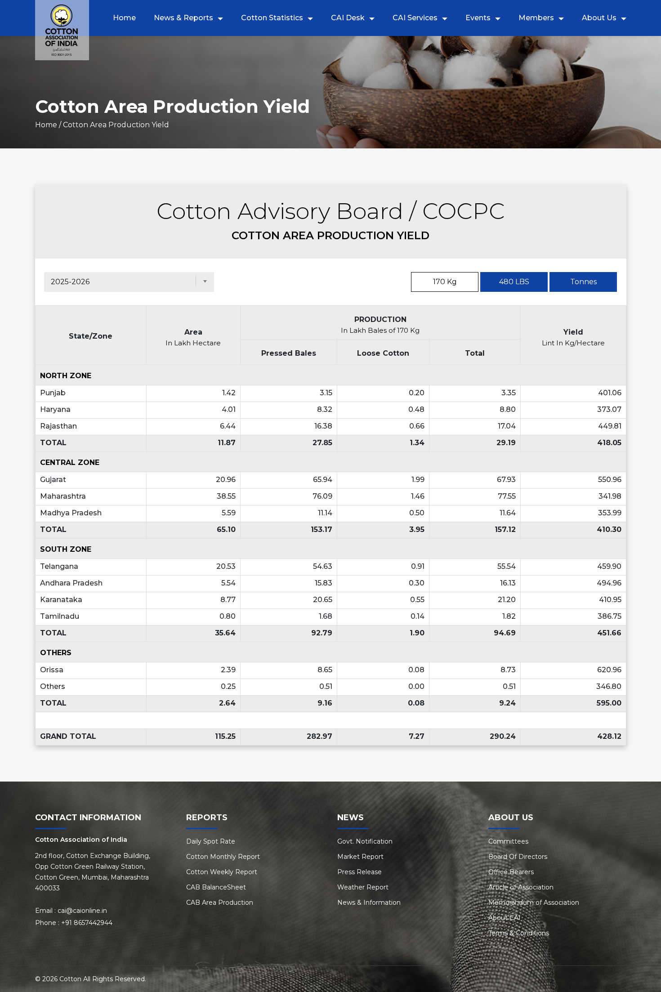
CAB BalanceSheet (216, 887)
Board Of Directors (517, 857)
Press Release (359, 872)
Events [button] (478, 17)
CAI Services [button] (415, 17)
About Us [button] (599, 17)
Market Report (360, 857)
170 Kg (445, 281)
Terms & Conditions (518, 933)
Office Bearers (511, 872)
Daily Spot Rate (210, 841)
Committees (508, 841)
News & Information (369, 902)
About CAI (504, 918)
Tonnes (583, 281)
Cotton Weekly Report (221, 872)
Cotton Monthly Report (223, 857)
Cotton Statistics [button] (272, 17)
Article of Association (521, 887)
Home (124, 17)
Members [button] (536, 17)
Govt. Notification (365, 841)
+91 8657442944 (86, 923)
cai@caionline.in (82, 911)
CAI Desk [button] (348, 17)
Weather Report (363, 887)
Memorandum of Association (533, 902)
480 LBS (514, 281)
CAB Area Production (219, 902)
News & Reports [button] (183, 17)
